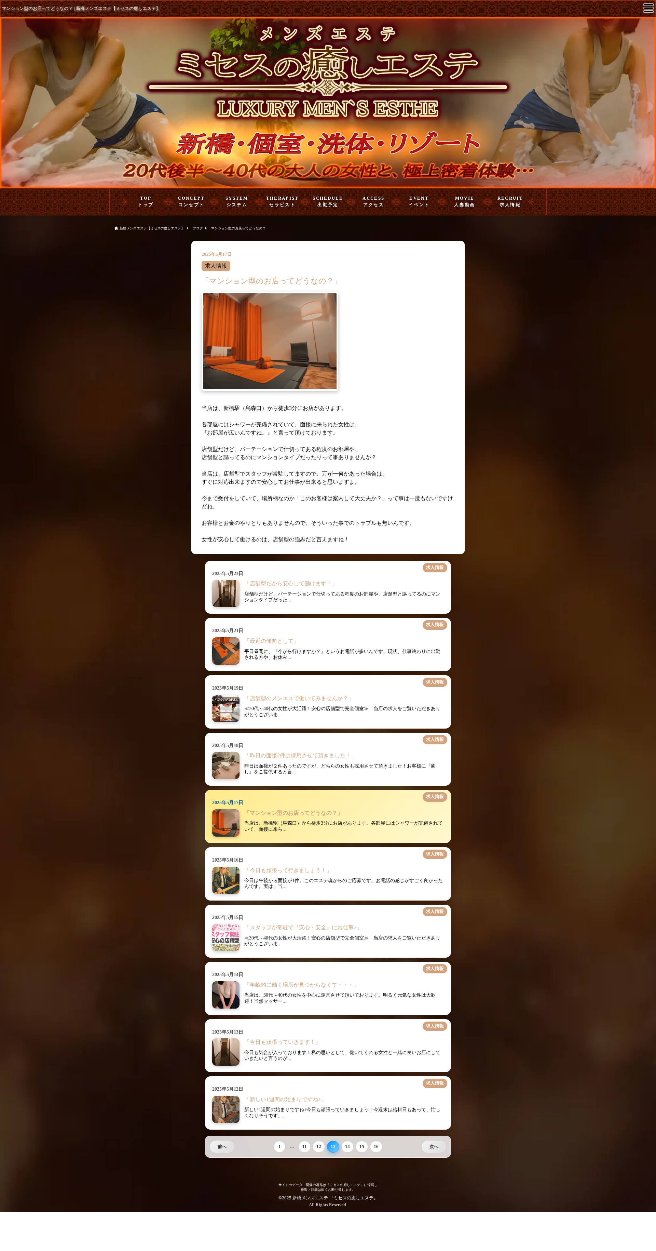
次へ (433, 1146)
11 (304, 1146)
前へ (222, 1146)
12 (318, 1146)
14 (347, 1146)
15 (361, 1146)
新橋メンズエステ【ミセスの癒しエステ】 (152, 228)
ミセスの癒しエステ (353, 1198)
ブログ (198, 228)
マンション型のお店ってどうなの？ (238, 228)
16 (376, 1146)
